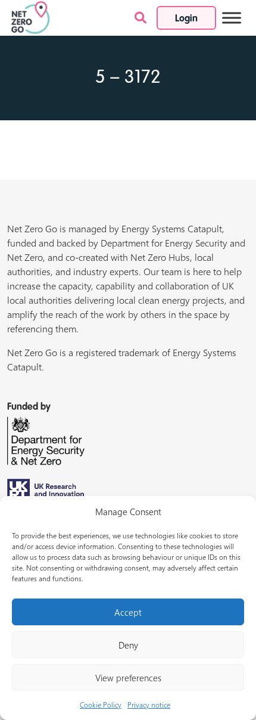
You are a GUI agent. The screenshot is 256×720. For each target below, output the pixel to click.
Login (186, 19)
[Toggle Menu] (231, 17)
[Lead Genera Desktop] (30, 16)
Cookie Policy (100, 704)
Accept (128, 612)
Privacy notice (148, 704)
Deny (128, 645)
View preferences (128, 678)
